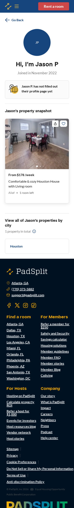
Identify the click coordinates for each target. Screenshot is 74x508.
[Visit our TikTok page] (33, 305)
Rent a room (54, 6)
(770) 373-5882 (23, 289)
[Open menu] (8, 6)
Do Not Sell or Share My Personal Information (40, 468)
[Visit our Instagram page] (25, 305)
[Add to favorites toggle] (63, 123)
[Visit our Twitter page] (17, 305)
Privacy (12, 455)
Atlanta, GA (20, 283)
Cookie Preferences (21, 462)
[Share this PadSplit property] (55, 123)
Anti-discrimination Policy (25, 482)
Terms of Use (16, 475)
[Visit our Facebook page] (9, 305)
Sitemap (12, 449)
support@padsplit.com (28, 295)
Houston (16, 246)
